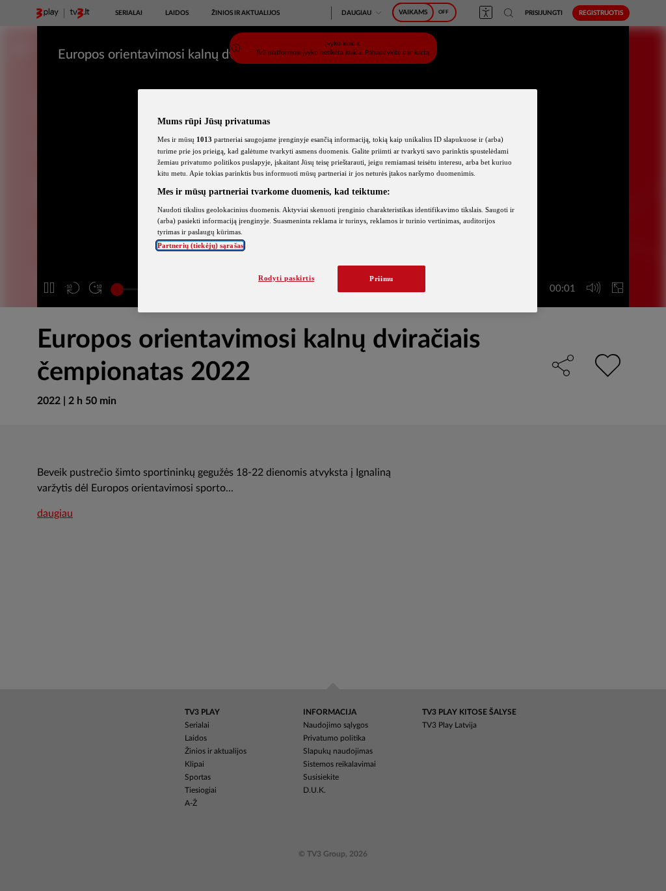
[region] (337, 201)
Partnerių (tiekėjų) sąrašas (200, 245)
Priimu (381, 278)
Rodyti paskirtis (286, 278)
